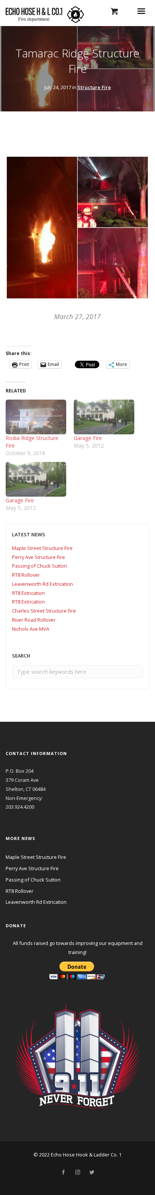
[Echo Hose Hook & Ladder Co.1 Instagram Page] (77, 1172)
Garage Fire (88, 438)
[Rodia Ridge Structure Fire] (36, 417)
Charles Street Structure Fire (44, 610)
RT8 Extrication (28, 593)
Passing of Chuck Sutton (39, 565)
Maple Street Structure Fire (42, 548)
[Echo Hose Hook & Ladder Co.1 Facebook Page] (63, 1172)
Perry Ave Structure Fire (38, 557)
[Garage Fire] (104, 417)
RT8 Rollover (26, 574)
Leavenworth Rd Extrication (42, 584)
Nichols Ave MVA (30, 628)
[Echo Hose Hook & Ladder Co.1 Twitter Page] (91, 1172)
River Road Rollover (34, 619)
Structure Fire (94, 87)
